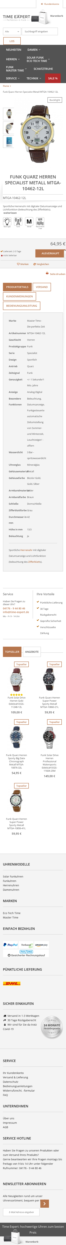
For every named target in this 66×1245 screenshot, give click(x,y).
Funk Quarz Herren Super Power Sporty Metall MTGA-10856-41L (16, 823)
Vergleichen (42, 264)
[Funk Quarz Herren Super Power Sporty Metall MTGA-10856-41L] (16, 801)
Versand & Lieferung (15, 1077)
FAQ (5, 1095)
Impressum (10, 1122)
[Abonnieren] (44, 1204)
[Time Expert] (16, 18)
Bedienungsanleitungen (17, 1086)
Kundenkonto (51, 4)
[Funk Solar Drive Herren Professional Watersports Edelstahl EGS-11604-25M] (49, 738)
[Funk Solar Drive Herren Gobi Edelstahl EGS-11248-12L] (16, 680)
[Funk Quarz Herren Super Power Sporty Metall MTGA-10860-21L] (49, 680)
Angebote (32, 651)
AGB (5, 1127)
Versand (42, 287)
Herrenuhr (26, 550)
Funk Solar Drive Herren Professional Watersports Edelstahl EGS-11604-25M (49, 763)
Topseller (12, 651)
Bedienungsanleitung (21, 305)
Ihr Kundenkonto (13, 1073)
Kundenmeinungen (19, 296)
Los (12, 41)
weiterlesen (10, 212)
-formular (29, 1090)
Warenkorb (56, 15)
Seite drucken (57, 274)
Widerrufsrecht (12, 1090)
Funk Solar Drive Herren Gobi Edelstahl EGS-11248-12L (16, 702)
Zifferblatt (34, 561)
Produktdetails (17, 287)
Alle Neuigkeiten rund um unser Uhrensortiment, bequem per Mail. (24, 1198)
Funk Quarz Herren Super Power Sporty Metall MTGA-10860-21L (49, 702)
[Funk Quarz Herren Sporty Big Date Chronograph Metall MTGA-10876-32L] (16, 738)
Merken (24, 264)
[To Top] (57, 1231)
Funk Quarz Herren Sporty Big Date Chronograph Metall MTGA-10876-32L (16, 761)
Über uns (8, 1118)
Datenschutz (10, 1081)
